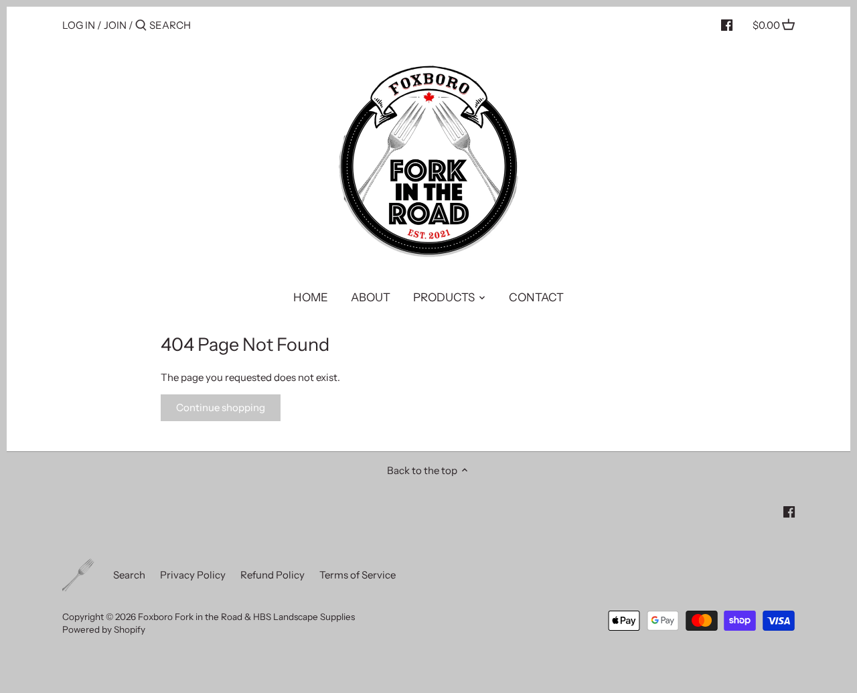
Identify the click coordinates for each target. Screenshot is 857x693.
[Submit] (141, 25)
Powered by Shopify (103, 629)
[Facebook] (726, 24)
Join (115, 25)
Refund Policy (272, 574)
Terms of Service (357, 574)
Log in (78, 25)
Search (129, 574)
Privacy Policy (193, 574)
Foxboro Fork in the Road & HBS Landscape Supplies (246, 616)
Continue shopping (220, 407)
